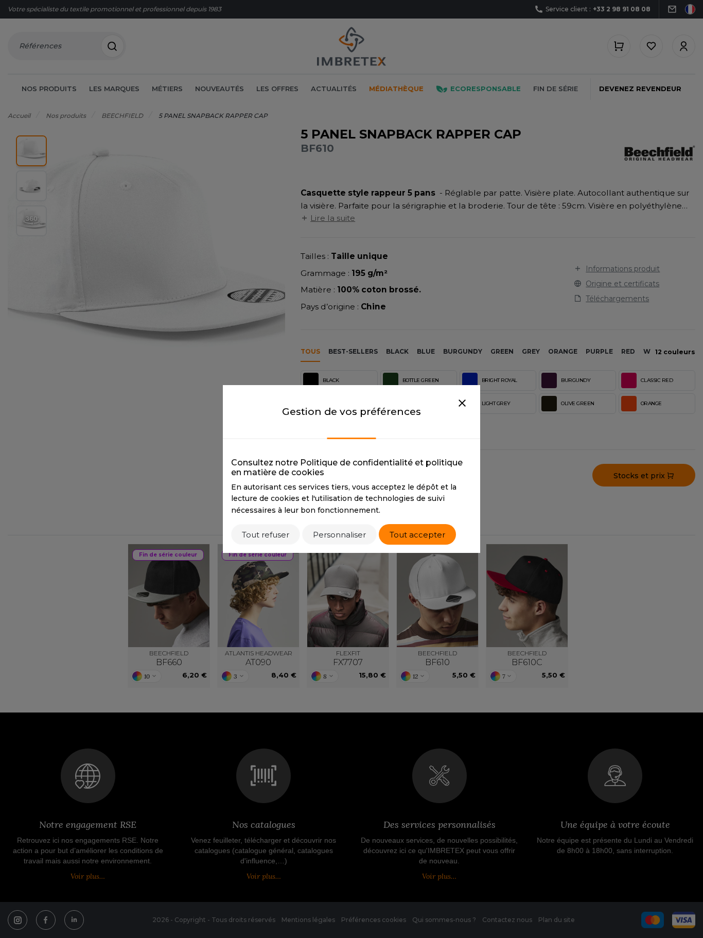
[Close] (462, 403)
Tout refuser (265, 535)
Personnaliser (339, 535)
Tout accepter (417, 535)
